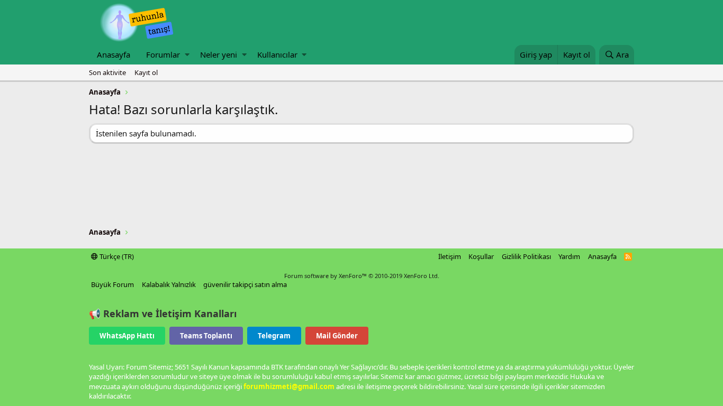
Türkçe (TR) (116, 256)
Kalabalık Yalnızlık (169, 284)
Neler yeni (218, 54)
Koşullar (481, 256)
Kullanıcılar (277, 54)
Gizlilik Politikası (526, 256)
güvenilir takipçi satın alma (245, 284)
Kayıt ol (146, 72)
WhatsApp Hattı (127, 335)
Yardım (569, 256)
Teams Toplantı (206, 335)
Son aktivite (107, 72)
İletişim (449, 256)
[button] (187, 54)
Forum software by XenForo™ (361, 276)
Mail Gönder (337, 335)
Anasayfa (113, 54)
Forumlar (163, 54)
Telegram (274, 335)
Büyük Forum (112, 284)
